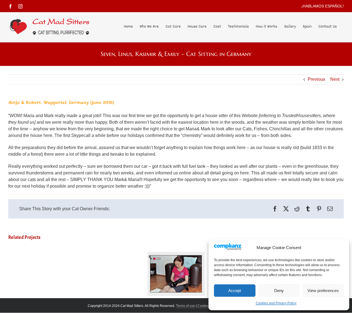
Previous (316, 79)
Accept (234, 290)
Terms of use (185, 306)
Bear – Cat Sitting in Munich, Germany (176, 265)
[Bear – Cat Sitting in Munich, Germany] (176, 274)
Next (334, 79)
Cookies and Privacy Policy (276, 303)
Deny (279, 290)
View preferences (323, 290)
